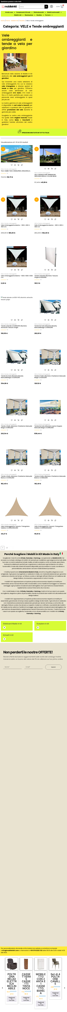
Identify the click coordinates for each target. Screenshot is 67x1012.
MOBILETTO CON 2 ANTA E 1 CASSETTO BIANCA (41, 984)
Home (3, 21)
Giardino (39, 15)
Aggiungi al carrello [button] (18, 165)
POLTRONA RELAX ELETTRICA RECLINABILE (12, 981)
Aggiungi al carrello (12, 999)
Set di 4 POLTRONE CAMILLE (55, 979)
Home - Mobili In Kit (12, 21)
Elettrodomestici (39, 12)
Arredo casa (9, 12)
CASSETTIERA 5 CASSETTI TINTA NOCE (26, 981)
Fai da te (48, 15)
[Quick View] (15, 165)
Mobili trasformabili (53, 12)
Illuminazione (29, 15)
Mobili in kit (17, 15)
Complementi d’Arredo (23, 12)
